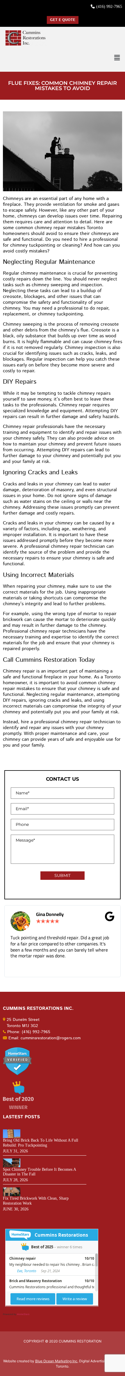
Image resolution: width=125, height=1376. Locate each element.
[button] (117, 57)
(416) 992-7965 (109, 6)
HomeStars (23, 1314)
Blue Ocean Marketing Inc (56, 1361)
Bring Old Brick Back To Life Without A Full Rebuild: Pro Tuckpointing (40, 1142)
